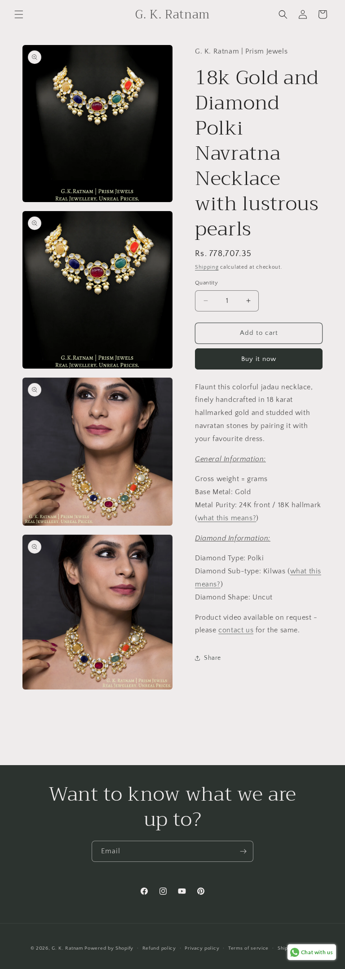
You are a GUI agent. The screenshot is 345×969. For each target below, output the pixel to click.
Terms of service (248, 948)
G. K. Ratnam (67, 948)
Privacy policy (202, 948)
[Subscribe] (243, 851)
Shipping (207, 267)
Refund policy (159, 948)
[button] (19, 14)
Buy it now (258, 359)
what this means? (227, 518)
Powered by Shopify (108, 948)
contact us (235, 630)
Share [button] (212, 658)
